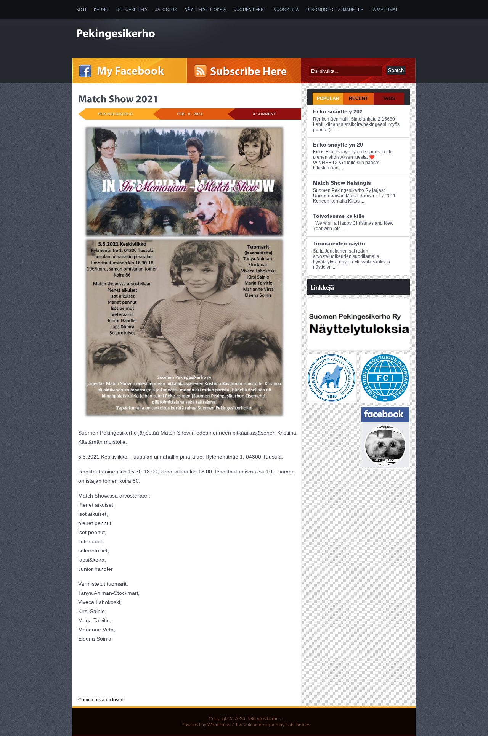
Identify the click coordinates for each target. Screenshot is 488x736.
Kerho (101, 9)
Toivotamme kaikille (338, 216)
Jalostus (166, 9)
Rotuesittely (132, 9)
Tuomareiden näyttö (339, 243)
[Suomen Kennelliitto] (331, 399)
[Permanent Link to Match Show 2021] (118, 99)
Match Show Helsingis (342, 183)
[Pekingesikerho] (152, 34)
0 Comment (264, 114)
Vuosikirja (286, 9)
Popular (328, 98)
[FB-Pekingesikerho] (385, 465)
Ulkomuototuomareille (334, 9)
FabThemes (298, 725)
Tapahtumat (384, 9)
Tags (389, 98)
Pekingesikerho (262, 719)
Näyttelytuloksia (205, 9)
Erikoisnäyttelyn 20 (338, 145)
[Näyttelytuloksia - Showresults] (359, 346)
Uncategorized (125, 685)
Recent (358, 98)
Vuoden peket (250, 9)
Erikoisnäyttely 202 (338, 111)
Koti (81, 9)
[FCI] (385, 399)
